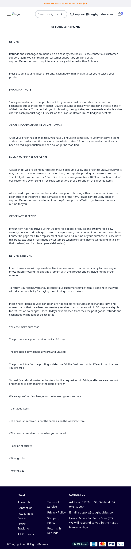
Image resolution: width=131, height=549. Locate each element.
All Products (26, 534)
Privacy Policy (56, 512)
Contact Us (25, 508)
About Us (24, 502)
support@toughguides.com (93, 14)
